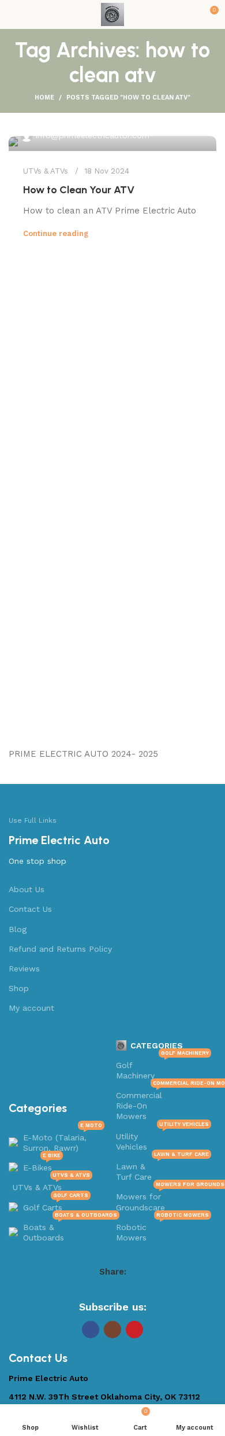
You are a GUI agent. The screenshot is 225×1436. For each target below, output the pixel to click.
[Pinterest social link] (104, 1290)
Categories (156, 1045)
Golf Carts (55, 1205)
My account (31, 1007)
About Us (26, 889)
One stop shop (37, 861)
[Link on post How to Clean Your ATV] (112, 143)
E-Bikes (42, 1165)
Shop (19, 988)
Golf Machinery (162, 1067)
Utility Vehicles (162, 1138)
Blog (18, 929)
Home (44, 97)
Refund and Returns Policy (60, 948)
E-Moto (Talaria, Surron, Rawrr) (62, 1140)
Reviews (24, 968)
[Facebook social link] (75, 1290)
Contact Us (30, 909)
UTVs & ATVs (45, 171)
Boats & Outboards (63, 1229)
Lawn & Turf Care (162, 1169)
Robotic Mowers (162, 1229)
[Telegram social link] (150, 1290)
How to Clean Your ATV (78, 189)
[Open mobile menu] (13, 14)
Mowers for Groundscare (164, 1199)
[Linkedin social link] (119, 1290)
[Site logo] (112, 14)
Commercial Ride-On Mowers (164, 1103)
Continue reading (55, 233)
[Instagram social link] (112, 1329)
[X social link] (89, 1290)
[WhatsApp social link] (134, 1290)
